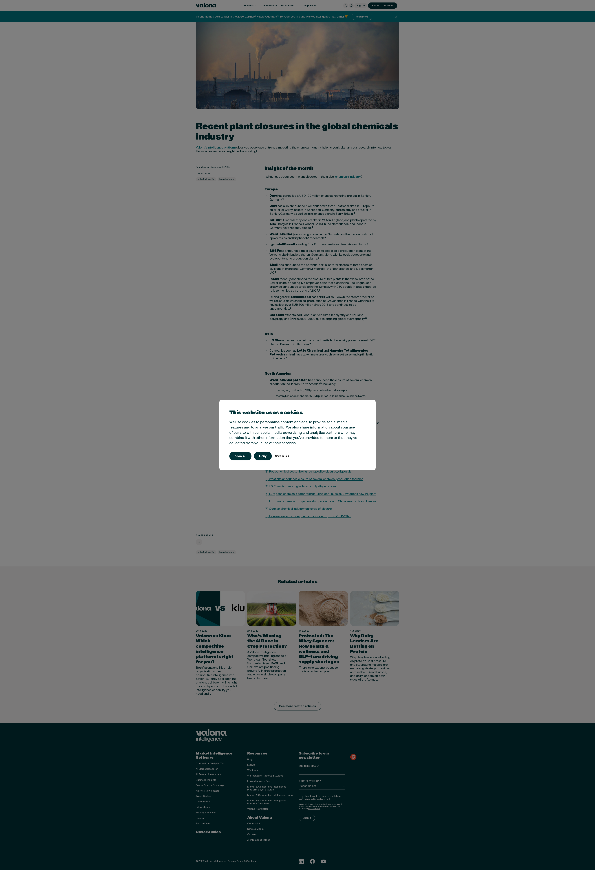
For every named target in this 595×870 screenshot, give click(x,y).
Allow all (240, 456)
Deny (263, 456)
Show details (282, 456)
